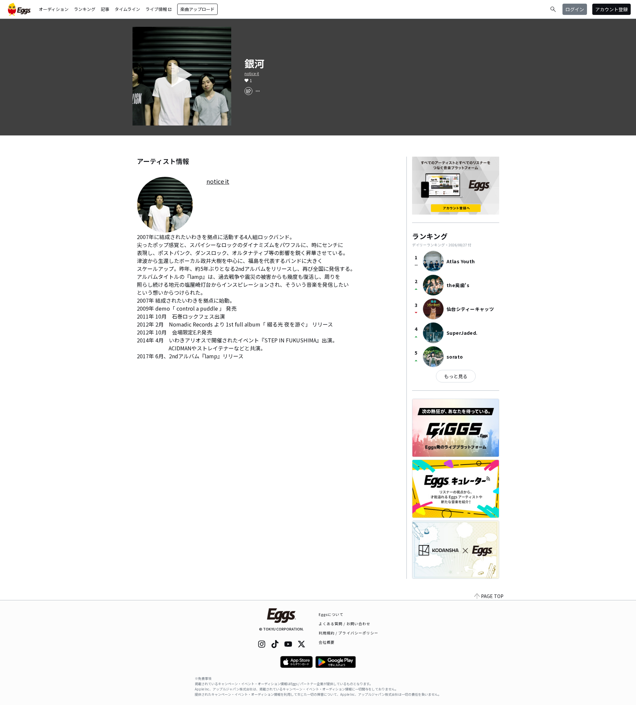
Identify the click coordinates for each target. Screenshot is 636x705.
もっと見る (455, 376)
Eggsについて (331, 614)
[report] (258, 91)
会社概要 (327, 642)
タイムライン (127, 9)
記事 (105, 9)
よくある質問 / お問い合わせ (345, 623)
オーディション (54, 9)
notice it (251, 73)
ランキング (84, 9)
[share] (248, 91)
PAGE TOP (492, 596)
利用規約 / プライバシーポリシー (349, 632)
